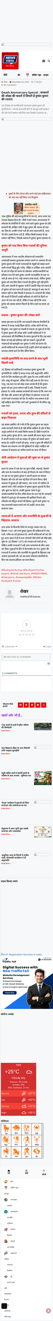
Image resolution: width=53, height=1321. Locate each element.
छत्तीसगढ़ (7, 1311)
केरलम (6, 1300)
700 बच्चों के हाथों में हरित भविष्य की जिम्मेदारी (15, 726)
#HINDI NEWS (39, 573)
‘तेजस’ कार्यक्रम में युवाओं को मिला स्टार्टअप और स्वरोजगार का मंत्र (15, 804)
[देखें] (26, 1171)
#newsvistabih (24, 577)
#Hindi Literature (20, 573)
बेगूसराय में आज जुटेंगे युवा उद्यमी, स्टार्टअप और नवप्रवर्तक (15, 829)
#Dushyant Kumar (11, 570)
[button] (49, 61)
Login (48, 646)
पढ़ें (8, 1173)
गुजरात (6, 1305)
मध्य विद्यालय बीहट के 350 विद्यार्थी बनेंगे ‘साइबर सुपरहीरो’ (15, 749)
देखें (26, 1173)
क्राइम (45, 75)
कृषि (5, 1288)
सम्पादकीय (7, 1294)
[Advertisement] (26, 20)
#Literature (7, 577)
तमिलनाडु (7, 1317)
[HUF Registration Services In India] (21, 954)
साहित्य (6, 1259)
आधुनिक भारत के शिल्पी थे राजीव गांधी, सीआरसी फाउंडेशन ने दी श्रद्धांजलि (15, 858)
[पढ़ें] (9, 1171)
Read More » (6, 731)
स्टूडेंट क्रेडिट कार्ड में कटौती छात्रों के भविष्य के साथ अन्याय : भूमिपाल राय (16, 774)
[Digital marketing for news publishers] (27, 1008)
